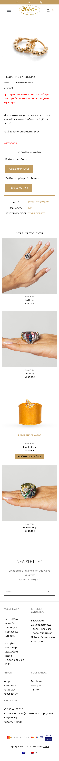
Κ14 (30, 207)
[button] (4, 46)
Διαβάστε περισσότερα (29, 456)
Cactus (46, 746)
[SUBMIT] (47, 592)
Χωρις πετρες (36, 213)
